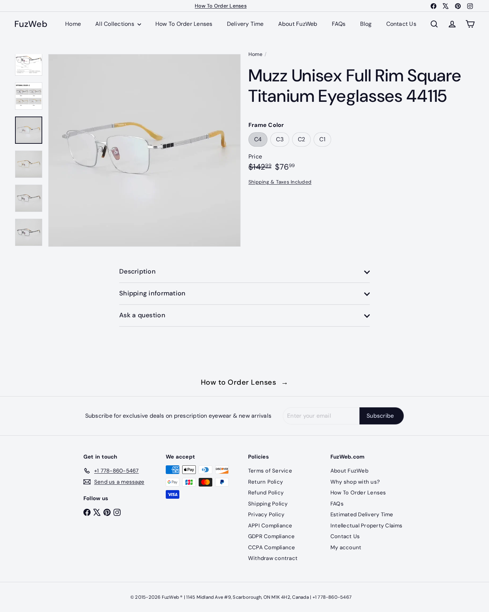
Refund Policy (266, 492)
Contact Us (401, 24)
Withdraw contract (272, 558)
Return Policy (265, 481)
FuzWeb (30, 24)
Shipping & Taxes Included (279, 182)
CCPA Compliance (271, 547)
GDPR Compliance (271, 536)
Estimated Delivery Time (361, 514)
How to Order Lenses (245, 382)
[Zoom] (144, 150)
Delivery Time (245, 24)
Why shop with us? (355, 481)
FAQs (339, 24)
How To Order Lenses (221, 6)
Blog (366, 24)
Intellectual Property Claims (366, 525)
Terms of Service (270, 470)
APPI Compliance (270, 525)
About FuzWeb (298, 24)
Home (73, 24)
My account (345, 547)
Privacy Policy (266, 514)
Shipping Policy (268, 503)
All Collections (115, 24)
